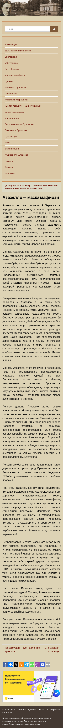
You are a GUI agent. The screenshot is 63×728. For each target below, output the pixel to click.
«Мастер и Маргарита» (16, 99)
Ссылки (9, 167)
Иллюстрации (12, 118)
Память (9, 160)
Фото (7, 142)
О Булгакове (11, 62)
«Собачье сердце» (14, 111)
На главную (11, 44)
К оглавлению (31, 647)
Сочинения (11, 93)
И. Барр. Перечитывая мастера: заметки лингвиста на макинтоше (31, 187)
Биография (11, 56)
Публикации (11, 136)
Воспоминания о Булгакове (19, 124)
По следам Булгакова (16, 130)
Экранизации (12, 148)
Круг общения (12, 69)
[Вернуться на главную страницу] (31, 8)
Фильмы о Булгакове (15, 87)
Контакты (10, 173)
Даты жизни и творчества (18, 50)
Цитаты (9, 81)
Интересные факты (15, 75)
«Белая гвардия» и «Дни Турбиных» (23, 105)
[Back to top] (56, 721)
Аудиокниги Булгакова (16, 154)
